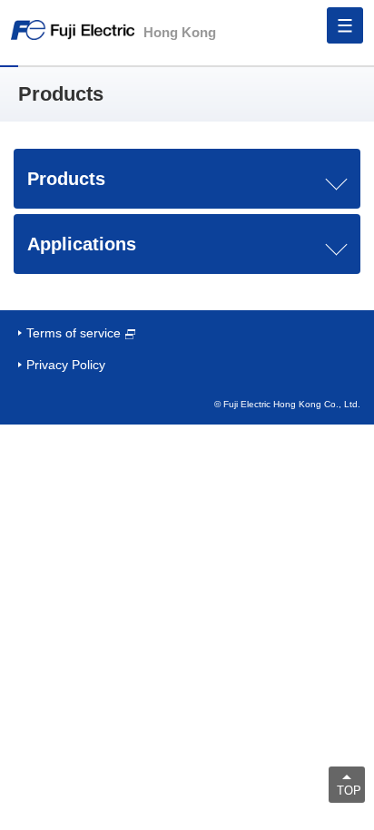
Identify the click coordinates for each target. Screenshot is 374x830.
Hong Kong (179, 32)
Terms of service (73, 333)
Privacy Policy (65, 364)
